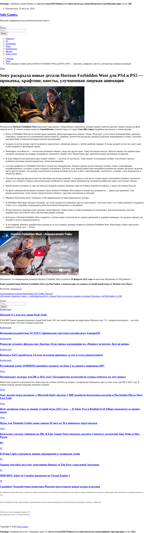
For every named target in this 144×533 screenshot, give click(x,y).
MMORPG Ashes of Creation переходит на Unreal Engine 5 (35, 475)
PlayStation (11, 43)
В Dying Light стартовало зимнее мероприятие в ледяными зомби (40, 453)
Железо (9, 51)
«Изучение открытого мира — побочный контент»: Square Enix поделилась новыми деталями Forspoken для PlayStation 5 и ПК (61, 296)
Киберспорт (11, 49)
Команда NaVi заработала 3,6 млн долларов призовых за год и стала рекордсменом (51, 354)
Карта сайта (11, 54)
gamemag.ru (16, 289)
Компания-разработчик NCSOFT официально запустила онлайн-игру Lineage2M (50, 333)
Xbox (8, 46)
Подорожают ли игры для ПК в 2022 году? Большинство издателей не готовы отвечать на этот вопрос (63, 376)
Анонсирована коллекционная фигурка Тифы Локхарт (26, 293)
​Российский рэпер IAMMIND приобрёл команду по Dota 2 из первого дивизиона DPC (52, 365)
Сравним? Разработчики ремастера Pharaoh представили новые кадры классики (50, 486)
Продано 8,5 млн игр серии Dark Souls (23, 314)
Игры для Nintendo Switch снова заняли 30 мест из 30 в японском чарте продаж (48, 423)
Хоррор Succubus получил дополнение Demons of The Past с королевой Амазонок (49, 464)
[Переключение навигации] (1, 26)
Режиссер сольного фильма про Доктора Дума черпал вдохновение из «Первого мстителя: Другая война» (65, 343)
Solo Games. (9, 14)
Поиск (3, 28)
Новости (10, 38)
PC (7, 41)
